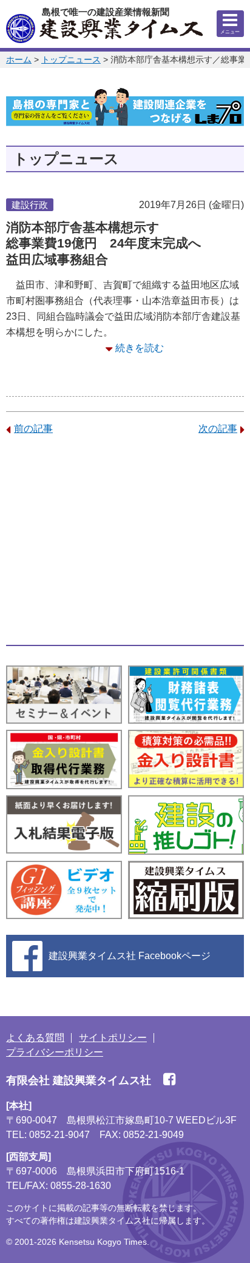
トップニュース (71, 59)
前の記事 (33, 428)
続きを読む (139, 348)
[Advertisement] (125, 540)
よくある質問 (35, 1037)
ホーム (19, 59)
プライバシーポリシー (54, 1052)
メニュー (230, 32)
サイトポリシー (113, 1037)
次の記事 (217, 428)
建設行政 (30, 205)
